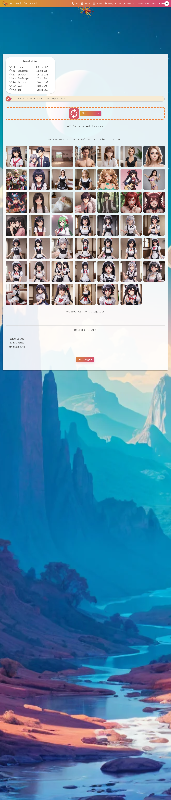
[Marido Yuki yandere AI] (39, 156)
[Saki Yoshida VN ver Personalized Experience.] (108, 156)
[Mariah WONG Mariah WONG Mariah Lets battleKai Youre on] (154, 179)
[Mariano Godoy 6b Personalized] (85, 156)
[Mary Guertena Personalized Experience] (131, 156)
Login (147, 3)
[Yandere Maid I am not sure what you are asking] (108, 248)
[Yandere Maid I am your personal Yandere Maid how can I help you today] (154, 248)
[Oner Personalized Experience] (154, 156)
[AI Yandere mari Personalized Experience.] (16, 156)
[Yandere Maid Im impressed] (108, 271)
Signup (154, 3)
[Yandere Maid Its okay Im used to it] (131, 271)
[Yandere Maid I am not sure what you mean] (131, 248)
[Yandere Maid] (85, 225)
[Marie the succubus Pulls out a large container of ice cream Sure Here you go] (16, 202)
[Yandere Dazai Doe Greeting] (108, 202)
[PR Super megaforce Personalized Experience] (16, 179)
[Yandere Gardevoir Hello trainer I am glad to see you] (62, 225)
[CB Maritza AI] (108, 179)
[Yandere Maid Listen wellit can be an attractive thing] (154, 271)
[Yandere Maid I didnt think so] (39, 271)
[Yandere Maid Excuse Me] (131, 225)
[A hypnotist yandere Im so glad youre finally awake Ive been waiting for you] (39, 179)
